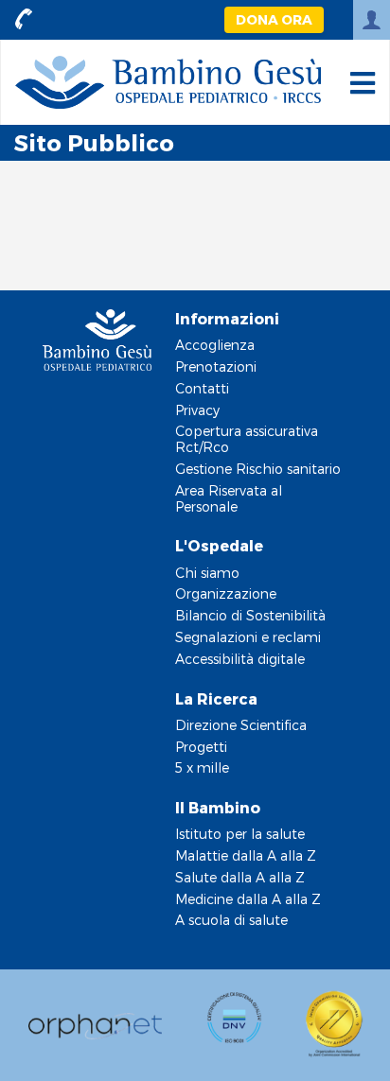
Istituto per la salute (240, 834)
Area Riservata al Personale (228, 498)
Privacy (197, 410)
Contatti (202, 388)
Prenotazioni (216, 366)
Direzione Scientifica (241, 725)
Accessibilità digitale (240, 659)
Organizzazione (225, 593)
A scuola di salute (231, 920)
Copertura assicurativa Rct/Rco (246, 439)
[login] (371, 20)
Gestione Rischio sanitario (258, 469)
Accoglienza (215, 345)
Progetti (201, 747)
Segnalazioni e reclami (248, 637)
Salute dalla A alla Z (240, 877)
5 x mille (202, 767)
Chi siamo (207, 573)
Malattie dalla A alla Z (245, 855)
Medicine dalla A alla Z (248, 899)
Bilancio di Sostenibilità (250, 615)
